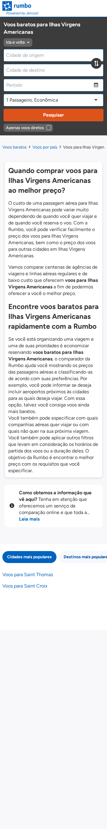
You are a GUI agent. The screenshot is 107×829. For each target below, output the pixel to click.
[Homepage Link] (20, 6)
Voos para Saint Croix (25, 586)
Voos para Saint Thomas (27, 574)
